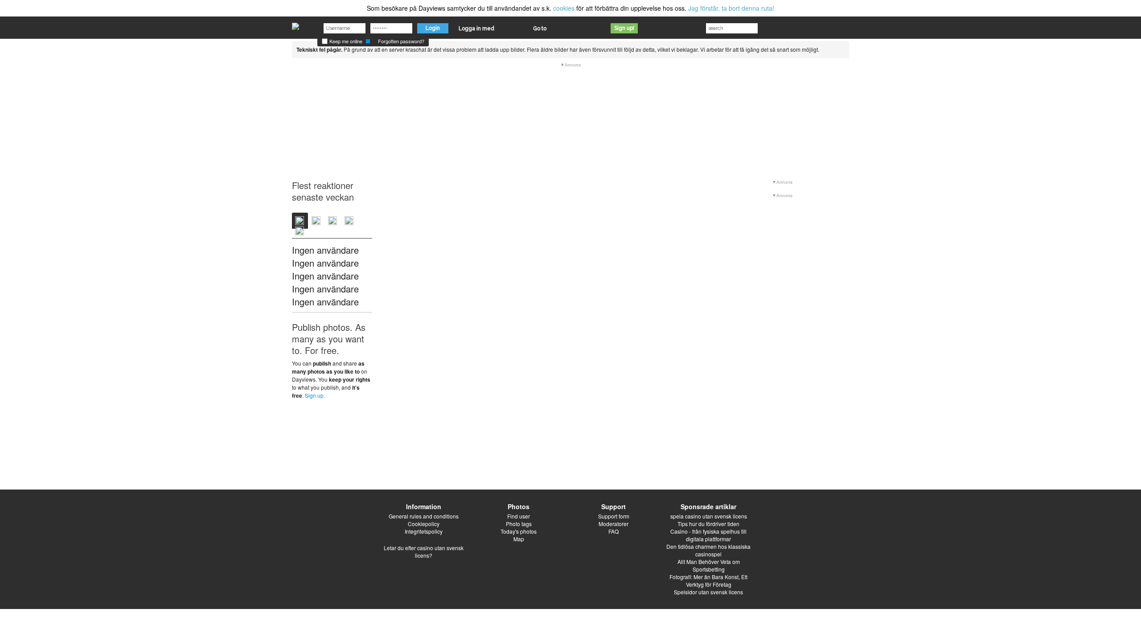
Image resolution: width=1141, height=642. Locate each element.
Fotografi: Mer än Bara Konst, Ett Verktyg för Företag (708, 580)
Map (518, 539)
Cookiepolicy (423, 523)
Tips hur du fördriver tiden (708, 523)
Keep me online (345, 41)
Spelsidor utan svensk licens (708, 592)
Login (433, 28)
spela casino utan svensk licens (708, 516)
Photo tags (519, 523)
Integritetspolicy (424, 531)
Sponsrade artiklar (708, 506)
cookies (564, 8)
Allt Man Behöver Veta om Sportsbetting (708, 565)
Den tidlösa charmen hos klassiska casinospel (708, 550)
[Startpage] (295, 24)
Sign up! (624, 28)
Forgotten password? (401, 41)
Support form (613, 516)
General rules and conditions (424, 516)
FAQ (613, 531)
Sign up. (315, 395)
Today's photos (519, 531)
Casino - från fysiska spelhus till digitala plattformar (708, 535)
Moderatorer (613, 523)
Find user (518, 516)
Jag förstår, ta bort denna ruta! (731, 8)
